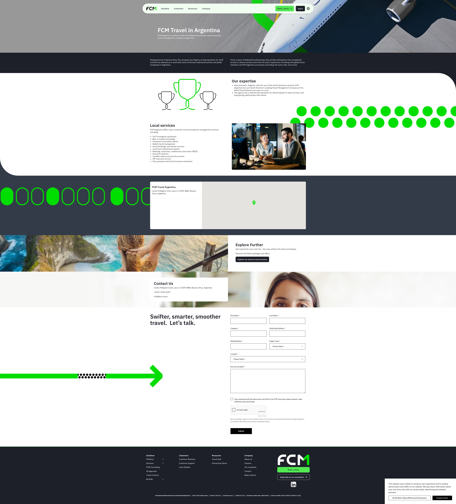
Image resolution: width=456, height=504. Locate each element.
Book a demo (293, 470)
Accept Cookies (442, 498)
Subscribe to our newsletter (292, 477)
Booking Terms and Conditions (257, 495)
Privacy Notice (215, 495)
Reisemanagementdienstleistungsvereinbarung (172, 495)
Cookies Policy (228, 495)
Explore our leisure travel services (252, 259)
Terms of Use (240, 495)
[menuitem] (165, 8)
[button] (254, 202)
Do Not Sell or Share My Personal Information (409, 498)
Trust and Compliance (200, 495)
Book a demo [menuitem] (283, 8)
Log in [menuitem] (300, 8)
